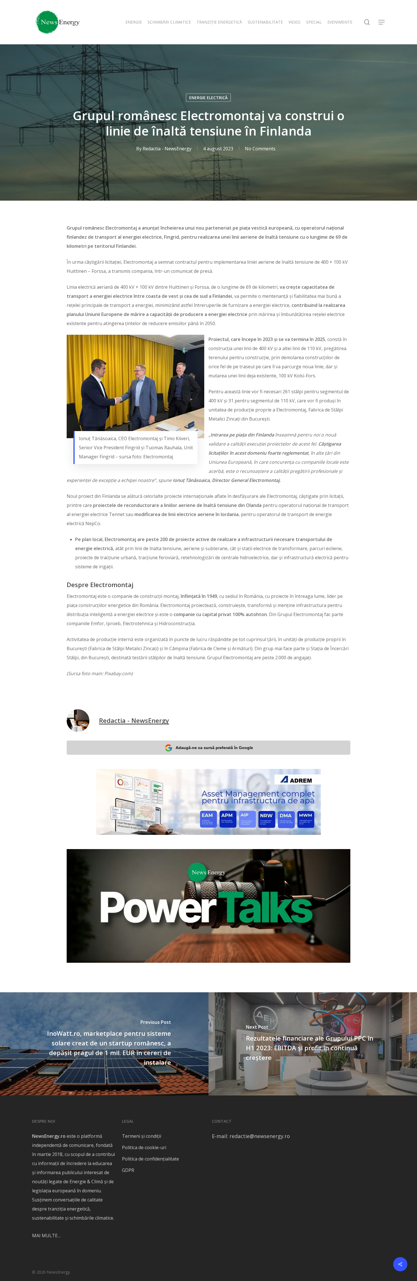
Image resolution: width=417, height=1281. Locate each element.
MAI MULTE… (46, 1235)
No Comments (260, 148)
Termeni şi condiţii (141, 1136)
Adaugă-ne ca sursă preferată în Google (214, 747)
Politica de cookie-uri (144, 1147)
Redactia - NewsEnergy (167, 148)
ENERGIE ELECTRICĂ (208, 97)
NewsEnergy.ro (49, 1136)
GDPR (128, 1170)
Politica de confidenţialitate (150, 1159)
